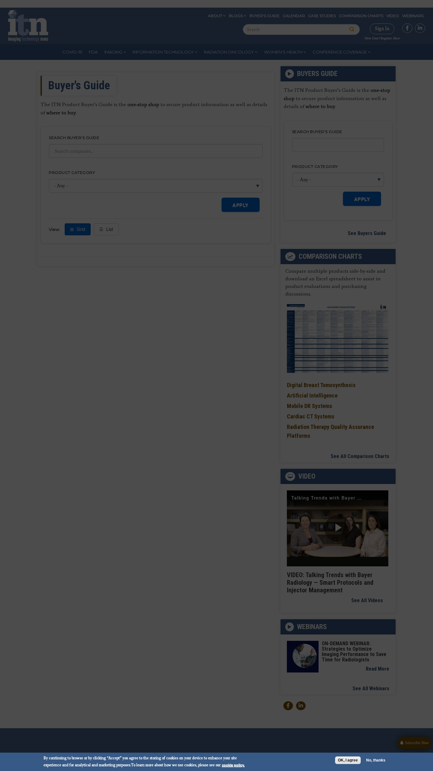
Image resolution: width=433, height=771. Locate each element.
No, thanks (375, 760)
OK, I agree (348, 760)
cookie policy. (233, 764)
